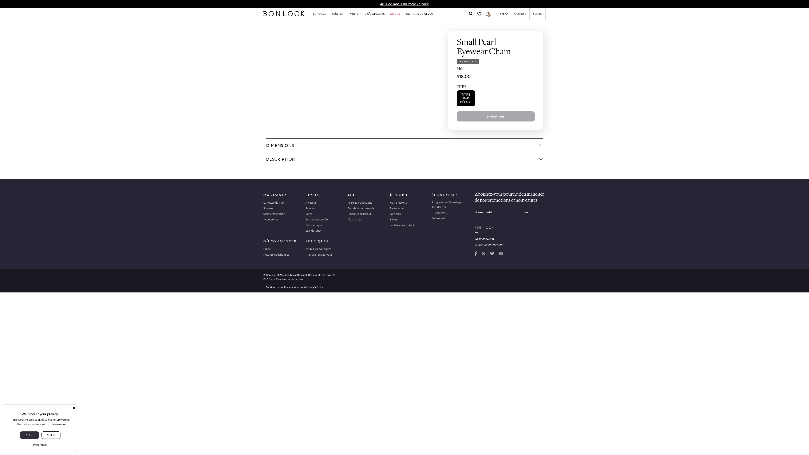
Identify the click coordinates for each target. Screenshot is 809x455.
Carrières (395, 213)
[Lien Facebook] (476, 254)
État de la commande (360, 208)
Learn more (59, 424)
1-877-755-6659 (484, 239)
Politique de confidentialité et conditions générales (294, 287)
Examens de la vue (419, 14)
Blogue (394, 219)
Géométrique (313, 225)
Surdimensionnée (316, 219)
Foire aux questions (359, 202)
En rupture (496, 116)
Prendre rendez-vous (318, 254)
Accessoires (270, 219)
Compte (520, 14)
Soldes (395, 14)
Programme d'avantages (367, 14)
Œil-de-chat (313, 230)
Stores (537, 14)
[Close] (74, 408)
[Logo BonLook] (283, 13)
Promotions (439, 212)
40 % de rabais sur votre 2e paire (404, 4)
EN (502, 14)
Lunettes (319, 14)
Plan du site (354, 219)
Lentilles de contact (402, 225)
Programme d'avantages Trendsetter (447, 204)
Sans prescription (274, 213)
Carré (308, 213)
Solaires (337, 14)
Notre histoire (398, 202)
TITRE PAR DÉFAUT (466, 98)
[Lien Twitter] (492, 254)
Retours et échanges (276, 254)
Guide (267, 249)
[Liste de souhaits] (479, 14)
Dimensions (280, 145)
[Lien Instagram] (483, 254)
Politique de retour (359, 213)
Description (281, 159)
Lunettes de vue (273, 202)
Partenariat (397, 208)
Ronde (309, 208)
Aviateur (310, 202)
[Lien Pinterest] (501, 254)
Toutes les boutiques (318, 249)
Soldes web (439, 218)
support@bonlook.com (489, 244)
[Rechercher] (471, 14)
